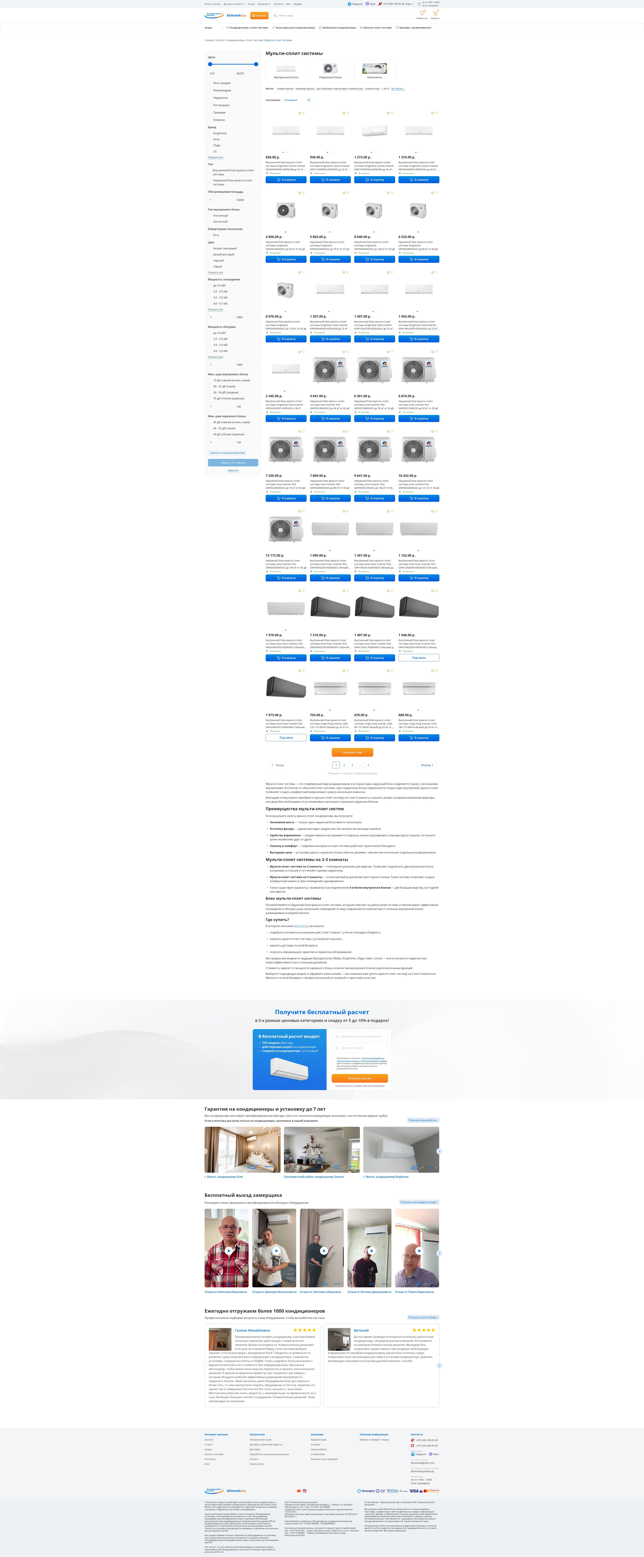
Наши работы (319, 1449)
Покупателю (257, 1463)
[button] (439, 1151)
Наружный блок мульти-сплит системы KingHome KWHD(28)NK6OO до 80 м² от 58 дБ (418, 245)
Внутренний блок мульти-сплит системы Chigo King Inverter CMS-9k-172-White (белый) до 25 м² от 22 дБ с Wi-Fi (374, 723)
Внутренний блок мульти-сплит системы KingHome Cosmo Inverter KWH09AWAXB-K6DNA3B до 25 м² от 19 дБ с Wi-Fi (286, 166)
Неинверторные (305, 88)
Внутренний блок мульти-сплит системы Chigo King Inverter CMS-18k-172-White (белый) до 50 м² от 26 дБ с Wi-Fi (417, 723)
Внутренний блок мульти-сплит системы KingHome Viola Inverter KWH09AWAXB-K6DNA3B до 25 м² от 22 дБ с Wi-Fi (330, 325)
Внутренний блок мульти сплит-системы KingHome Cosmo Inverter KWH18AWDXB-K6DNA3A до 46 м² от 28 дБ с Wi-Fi (374, 166)
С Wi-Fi (385, 88)
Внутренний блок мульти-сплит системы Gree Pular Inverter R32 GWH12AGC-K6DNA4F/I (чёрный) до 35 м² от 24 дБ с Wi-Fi (374, 644)
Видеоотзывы (319, 1439)
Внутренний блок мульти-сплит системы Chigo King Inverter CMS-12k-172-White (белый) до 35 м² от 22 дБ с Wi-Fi (329, 723)
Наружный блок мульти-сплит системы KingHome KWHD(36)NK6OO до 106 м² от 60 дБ (374, 245)
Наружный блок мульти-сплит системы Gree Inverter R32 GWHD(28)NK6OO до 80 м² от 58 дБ (330, 484)
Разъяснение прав (260, 1439)
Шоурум (298, 4)
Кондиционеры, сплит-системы (245, 40)
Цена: (211, 57)
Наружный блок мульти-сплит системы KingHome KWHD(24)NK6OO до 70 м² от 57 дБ (329, 245)
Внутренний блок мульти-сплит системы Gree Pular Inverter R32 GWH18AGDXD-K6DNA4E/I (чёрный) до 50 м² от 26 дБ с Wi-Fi (418, 644)
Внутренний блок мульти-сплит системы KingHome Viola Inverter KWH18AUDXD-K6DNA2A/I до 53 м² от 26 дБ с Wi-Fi (417, 325)
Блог (288, 4)
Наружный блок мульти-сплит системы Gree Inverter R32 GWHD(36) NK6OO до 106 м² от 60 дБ (373, 484)
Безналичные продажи (324, 1459)
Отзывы (315, 1444)
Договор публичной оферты (266, 1444)
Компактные (372, 88)
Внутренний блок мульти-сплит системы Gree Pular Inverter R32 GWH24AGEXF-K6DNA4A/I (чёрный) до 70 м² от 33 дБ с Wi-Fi (285, 723)
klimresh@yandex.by (422, 1471)
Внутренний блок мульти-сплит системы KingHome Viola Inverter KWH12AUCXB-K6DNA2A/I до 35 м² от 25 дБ (373, 325)
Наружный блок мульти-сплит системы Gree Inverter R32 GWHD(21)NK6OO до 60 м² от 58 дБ (418, 405)
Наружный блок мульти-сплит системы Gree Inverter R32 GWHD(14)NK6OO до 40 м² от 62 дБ (330, 405)
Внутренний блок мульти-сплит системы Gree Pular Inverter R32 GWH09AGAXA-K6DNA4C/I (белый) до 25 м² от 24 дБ (329, 564)
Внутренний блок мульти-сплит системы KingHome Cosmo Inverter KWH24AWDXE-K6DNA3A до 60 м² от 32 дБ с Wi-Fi (418, 166)
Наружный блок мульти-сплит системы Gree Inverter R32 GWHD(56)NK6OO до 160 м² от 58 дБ (286, 564)
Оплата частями (213, 4)
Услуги (251, 4)
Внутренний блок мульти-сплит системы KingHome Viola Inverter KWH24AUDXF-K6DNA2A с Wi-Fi (284, 405)
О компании (318, 1454)
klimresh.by (301, 926)
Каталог (220, 40)
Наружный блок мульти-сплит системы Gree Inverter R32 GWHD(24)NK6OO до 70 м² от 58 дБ (285, 484)
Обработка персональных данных (269, 1454)
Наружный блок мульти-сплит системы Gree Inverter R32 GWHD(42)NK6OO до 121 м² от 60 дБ (418, 484)
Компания (263, 4)
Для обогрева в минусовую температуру (339, 88)
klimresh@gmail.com (422, 1462)
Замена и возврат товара (374, 1439)
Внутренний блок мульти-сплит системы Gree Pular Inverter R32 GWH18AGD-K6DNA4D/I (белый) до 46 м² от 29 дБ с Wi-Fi (373, 564)
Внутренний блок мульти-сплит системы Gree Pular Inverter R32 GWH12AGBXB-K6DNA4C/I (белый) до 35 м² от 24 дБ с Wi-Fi (417, 564)
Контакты (278, 4)
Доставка (255, 1449)
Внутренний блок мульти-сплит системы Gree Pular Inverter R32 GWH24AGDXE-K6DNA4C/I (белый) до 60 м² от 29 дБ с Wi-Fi (285, 644)
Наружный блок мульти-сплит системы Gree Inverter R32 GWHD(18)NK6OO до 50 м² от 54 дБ (374, 405)
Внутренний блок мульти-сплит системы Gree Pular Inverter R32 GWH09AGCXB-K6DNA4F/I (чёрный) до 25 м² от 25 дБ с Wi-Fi (330, 644)
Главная (209, 40)
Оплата (254, 1459)
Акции (208, 1449)
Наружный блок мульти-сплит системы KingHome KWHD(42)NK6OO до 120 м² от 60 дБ (286, 325)
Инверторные (285, 88)
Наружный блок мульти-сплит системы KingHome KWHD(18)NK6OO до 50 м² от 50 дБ (285, 245)
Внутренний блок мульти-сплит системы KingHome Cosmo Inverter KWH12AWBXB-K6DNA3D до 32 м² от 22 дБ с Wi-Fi (330, 166)
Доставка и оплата (233, 4)
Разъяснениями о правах (374, 1060)
